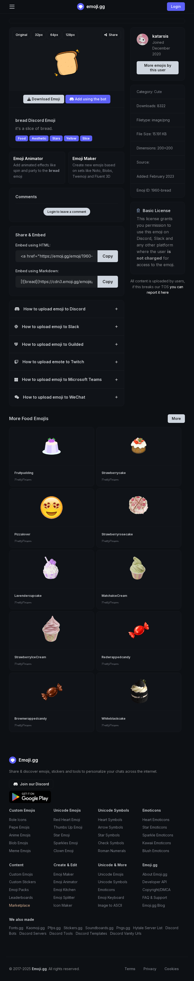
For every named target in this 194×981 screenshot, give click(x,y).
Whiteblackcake (114, 718)
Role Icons (18, 819)
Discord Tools (61, 933)
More (176, 418)
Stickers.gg (73, 928)
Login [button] (176, 6)
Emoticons (106, 889)
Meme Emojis (20, 851)
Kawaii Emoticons (156, 843)
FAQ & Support (154, 897)
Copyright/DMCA (156, 889)
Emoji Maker (64, 874)
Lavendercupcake (28, 596)
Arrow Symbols (110, 827)
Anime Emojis (20, 835)
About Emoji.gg (154, 874)
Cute (158, 91)
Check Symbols (111, 843)
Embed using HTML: (33, 245)
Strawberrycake (114, 473)
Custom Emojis (21, 874)
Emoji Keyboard (111, 897)
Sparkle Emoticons (157, 835)
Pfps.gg (54, 928)
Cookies (171, 969)
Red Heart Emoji (67, 819)
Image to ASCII (110, 905)
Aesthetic (39, 138)
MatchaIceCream (114, 596)
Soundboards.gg (99, 928)
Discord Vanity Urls (125, 933)
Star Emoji (62, 835)
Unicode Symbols (112, 882)
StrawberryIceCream (30, 657)
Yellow (71, 138)
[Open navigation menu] (12, 6)
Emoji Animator (66, 882)
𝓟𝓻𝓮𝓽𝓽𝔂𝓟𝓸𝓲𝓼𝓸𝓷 (22, 479)
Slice (86, 138)
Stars (56, 138)
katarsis (160, 36)
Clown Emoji (64, 851)
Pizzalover (22, 534)
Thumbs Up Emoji (68, 827)
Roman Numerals (112, 851)
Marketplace (19, 905)
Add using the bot (90, 99)
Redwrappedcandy (116, 657)
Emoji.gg (27, 760)
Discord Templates (91, 933)
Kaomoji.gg (35, 928)
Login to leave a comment (66, 212)
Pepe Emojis (19, 827)
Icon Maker (63, 905)
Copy (108, 256)
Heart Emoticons (155, 819)
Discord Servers (32, 933)
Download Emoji (45, 99)
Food (22, 138)
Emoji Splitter (64, 897)
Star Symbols (109, 835)
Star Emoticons (154, 827)
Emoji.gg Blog (153, 905)
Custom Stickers (22, 882)
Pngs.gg (123, 928)
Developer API (154, 882)
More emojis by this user (157, 67)
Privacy (149, 969)
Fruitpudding (23, 473)
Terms (130, 969)
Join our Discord (34, 784)
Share (113, 35)
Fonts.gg (16, 928)
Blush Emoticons (155, 851)
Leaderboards (21, 897)
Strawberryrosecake (117, 534)
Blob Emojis (18, 843)
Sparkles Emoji (66, 843)
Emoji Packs (19, 889)
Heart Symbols (110, 819)
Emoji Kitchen (65, 889)
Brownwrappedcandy (30, 718)
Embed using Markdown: (37, 271)
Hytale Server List (147, 928)
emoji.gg (95, 6)
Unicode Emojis (111, 874)
